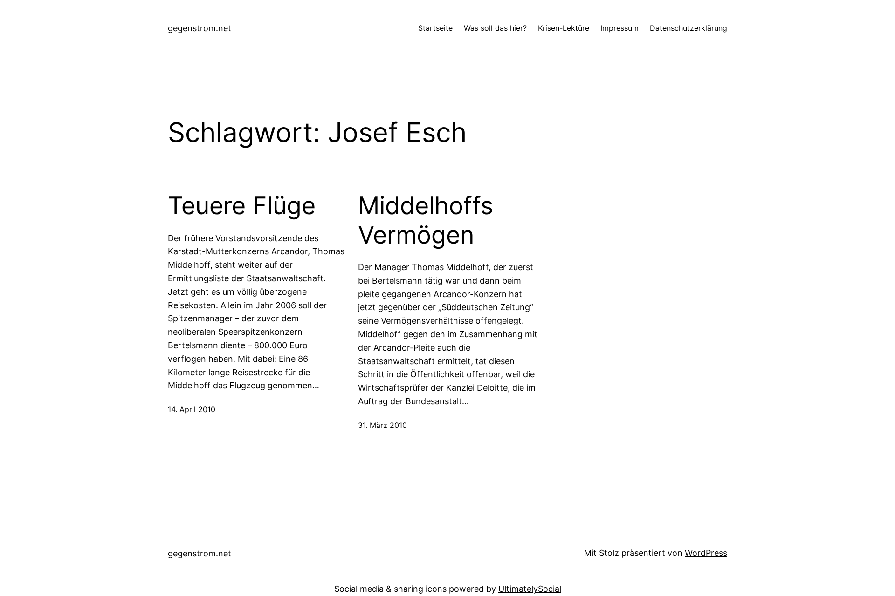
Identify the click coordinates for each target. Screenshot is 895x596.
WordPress (706, 553)
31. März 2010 (382, 425)
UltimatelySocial (529, 589)
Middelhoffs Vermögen (425, 220)
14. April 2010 (191, 409)
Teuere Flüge (242, 205)
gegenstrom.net (199, 28)
